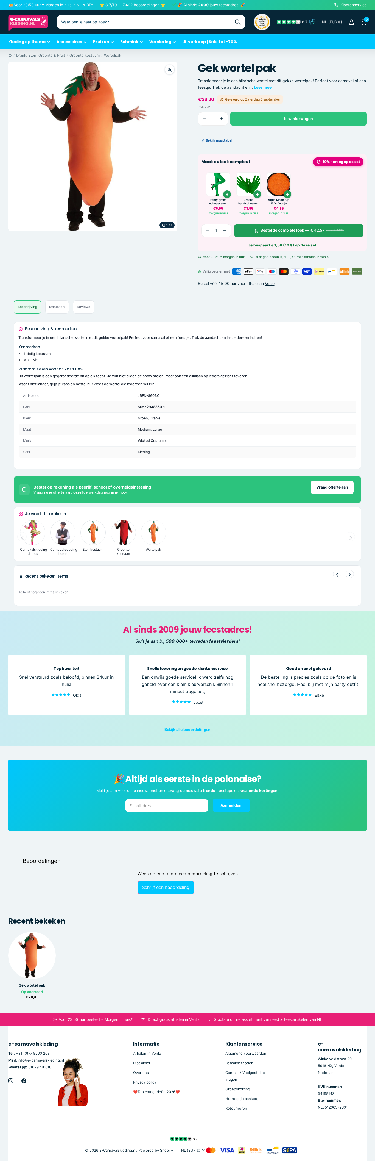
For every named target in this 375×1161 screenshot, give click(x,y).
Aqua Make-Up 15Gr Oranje (278, 202)
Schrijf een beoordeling (165, 887)
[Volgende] (350, 574)
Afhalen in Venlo (147, 1053)
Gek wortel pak (32, 985)
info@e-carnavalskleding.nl (41, 1060)
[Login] (351, 22)
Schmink (129, 42)
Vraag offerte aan (332, 487)
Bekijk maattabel (219, 140)
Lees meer (263, 87)
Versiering (160, 42)
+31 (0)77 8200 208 (33, 1053)
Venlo (270, 283)
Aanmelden (231, 805)
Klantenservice (243, 1043)
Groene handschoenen (248, 202)
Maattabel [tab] (57, 307)
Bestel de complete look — (302, 230)
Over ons (141, 1072)
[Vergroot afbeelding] (170, 69)
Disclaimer (141, 1062)
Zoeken (237, 22)
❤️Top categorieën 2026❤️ (156, 1092)
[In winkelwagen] (227, 194)
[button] (221, 119)
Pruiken (101, 42)
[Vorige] (337, 574)
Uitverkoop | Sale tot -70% (209, 42)
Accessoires (69, 42)
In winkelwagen (298, 118)
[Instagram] (10, 1080)
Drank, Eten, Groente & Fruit (40, 55)
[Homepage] (10, 55)
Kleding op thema (27, 42)
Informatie (146, 1043)
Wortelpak (112, 55)
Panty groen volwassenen (218, 202)
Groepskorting (237, 1089)
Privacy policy (144, 1082)
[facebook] (23, 1080)
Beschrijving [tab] (27, 307)
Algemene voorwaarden (245, 1053)
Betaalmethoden (239, 1062)
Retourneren (236, 1108)
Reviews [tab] (83, 307)
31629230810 (39, 1067)
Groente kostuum (84, 55)
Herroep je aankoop (242, 1098)
